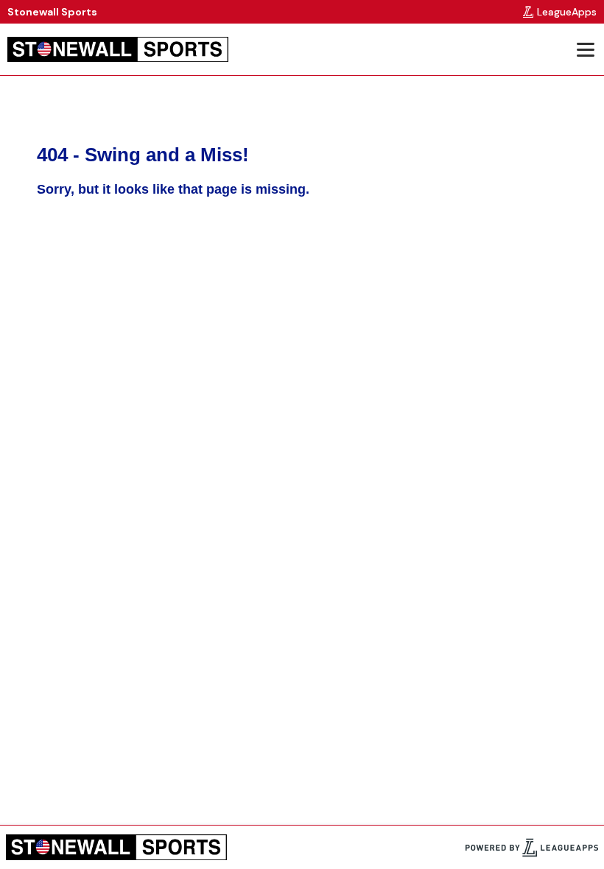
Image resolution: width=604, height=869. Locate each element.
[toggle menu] (585, 49)
